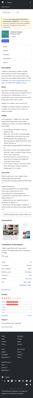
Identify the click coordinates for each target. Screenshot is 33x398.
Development (7, 58)
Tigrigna (7, 377)
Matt (4, 365)
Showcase (20, 336)
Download (5, 40)
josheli (14, 36)
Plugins (19, 341)
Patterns (19, 344)
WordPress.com (7, 362)
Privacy (4, 344)
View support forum (7, 327)
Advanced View (6, 289)
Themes (19, 339)
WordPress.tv (6, 357)
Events (19, 352)
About (3, 336)
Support (5, 62)
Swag (19, 357)
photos (29, 285)
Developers (5, 354)
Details (5, 46)
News (3, 339)
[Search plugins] (17, 12)
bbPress (5, 367)
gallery (29, 282)
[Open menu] (30, 2)
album (25, 282)
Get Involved (21, 349)
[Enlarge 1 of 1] (29, 225)
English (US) (28, 278)
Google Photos (23, 285)
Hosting (4, 341)
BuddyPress (6, 370)
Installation (6, 54)
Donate (20, 354)
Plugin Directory (6, 7)
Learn (3, 349)
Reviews (5, 50)
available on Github (20, 82)
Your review (5, 315)
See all (29, 315)
